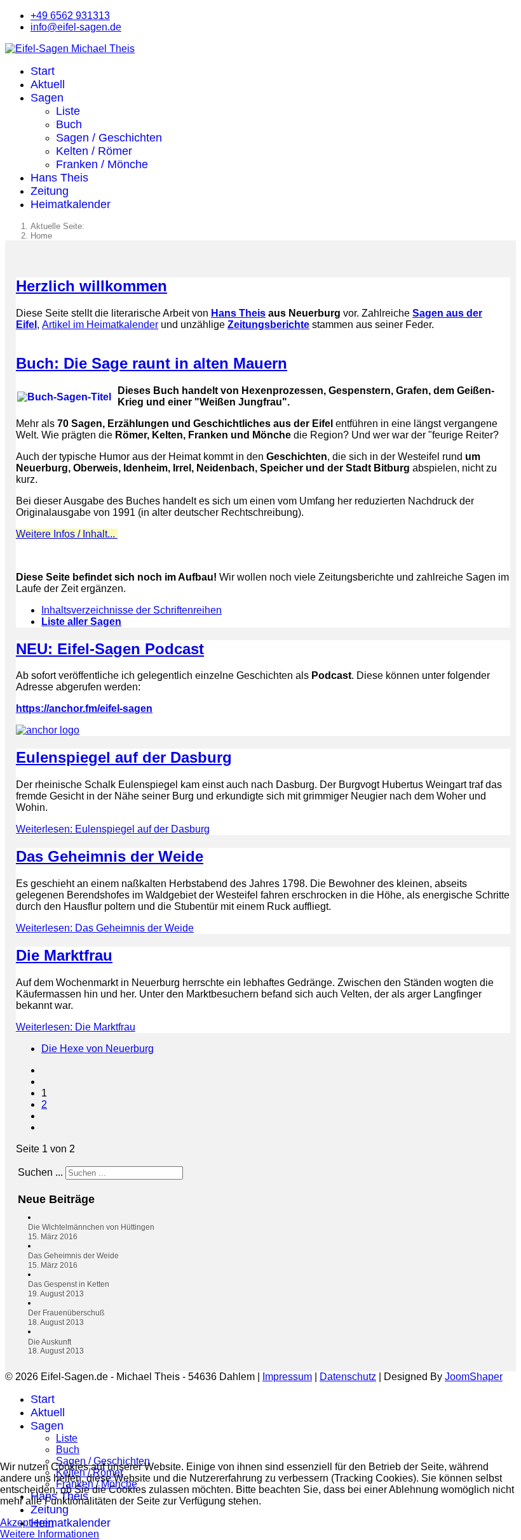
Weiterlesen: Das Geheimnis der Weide (105, 928)
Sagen (47, 97)
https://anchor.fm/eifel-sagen (84, 708)
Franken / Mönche (102, 164)
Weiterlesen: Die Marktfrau (75, 1027)
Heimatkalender (70, 204)
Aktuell (47, 84)
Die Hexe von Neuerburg (97, 1048)
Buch (69, 124)
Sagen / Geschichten (109, 137)
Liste (68, 111)
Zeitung (49, 191)
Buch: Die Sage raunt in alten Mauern (151, 363)
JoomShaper (474, 1376)
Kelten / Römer (94, 151)
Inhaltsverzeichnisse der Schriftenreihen (131, 610)
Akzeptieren (27, 1522)
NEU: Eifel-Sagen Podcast (110, 648)
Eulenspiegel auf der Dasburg (124, 757)
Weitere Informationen (49, 1534)
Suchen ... (40, 1172)
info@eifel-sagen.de (75, 27)
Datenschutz (348, 1376)
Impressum (287, 1376)
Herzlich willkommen (91, 285)
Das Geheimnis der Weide (109, 856)
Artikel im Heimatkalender (100, 324)
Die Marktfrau (64, 955)
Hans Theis (59, 177)
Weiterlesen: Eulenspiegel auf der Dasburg (113, 829)
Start (42, 71)
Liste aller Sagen (81, 621)
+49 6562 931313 (70, 15)
